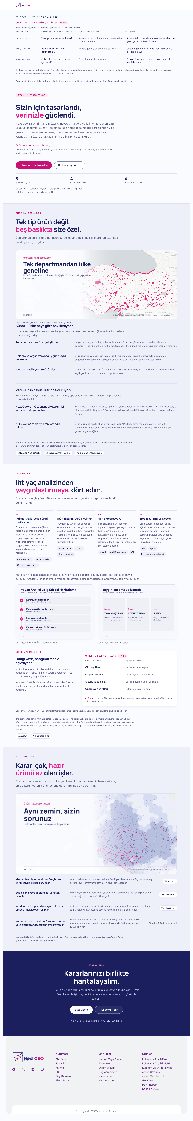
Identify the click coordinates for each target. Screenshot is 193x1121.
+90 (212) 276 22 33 (111, 1020)
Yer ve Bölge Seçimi (111, 1059)
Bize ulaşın (81, 1009)
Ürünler (34, 16)
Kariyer (59, 1067)
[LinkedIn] (33, 1069)
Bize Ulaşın (62, 1080)
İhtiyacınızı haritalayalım (34, 165)
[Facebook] (14, 1069)
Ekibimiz (60, 1063)
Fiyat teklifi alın (109, 1009)
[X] (23, 1069)
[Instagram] (42, 1069)
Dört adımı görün (69, 165)
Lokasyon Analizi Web (29, 452)
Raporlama (169, 881)
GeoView (22, 735)
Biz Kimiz (60, 1059)
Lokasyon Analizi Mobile (58, 452)
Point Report (149, 1084)
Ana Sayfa (21, 16)
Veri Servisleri (168, 907)
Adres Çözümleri (41, 735)
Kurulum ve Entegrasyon (89, 452)
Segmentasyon (108, 1072)
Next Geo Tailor (153, 1076)
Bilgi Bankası (63, 1076)
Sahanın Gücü (150, 1088)
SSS (57, 1072)
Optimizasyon (168, 894)
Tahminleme (106, 1063)
